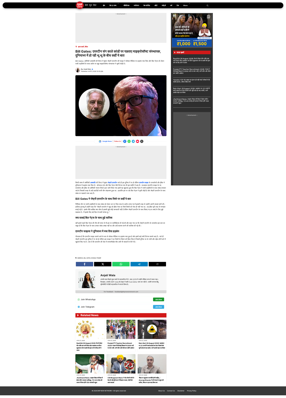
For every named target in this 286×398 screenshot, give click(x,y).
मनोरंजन (136, 5)
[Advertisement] (116, 20)
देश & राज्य (112, 5)
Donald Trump (96, 258)
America (80, 258)
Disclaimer (181, 391)
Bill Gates (87, 258)
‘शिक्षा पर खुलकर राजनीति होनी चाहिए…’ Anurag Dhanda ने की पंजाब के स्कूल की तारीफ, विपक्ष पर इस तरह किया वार (151, 380)
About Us (161, 391)
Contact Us (171, 391)
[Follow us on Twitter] (141, 141)
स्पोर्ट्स (164, 5)
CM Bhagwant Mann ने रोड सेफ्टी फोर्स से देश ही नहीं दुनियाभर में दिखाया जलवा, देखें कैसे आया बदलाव (121, 380)
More (185, 5)
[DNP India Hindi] (86, 5)
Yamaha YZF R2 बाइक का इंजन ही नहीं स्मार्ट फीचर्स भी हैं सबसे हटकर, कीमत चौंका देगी (191, 81)
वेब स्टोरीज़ (147, 5)
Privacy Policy (191, 391)
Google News (107, 141)
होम (104, 5)
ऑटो (156, 5)
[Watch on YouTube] (137, 141)
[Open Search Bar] (207, 5)
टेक (178, 5)
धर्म (171, 5)
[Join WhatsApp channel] (129, 141)
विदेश (86, 47)
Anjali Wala (87, 69)
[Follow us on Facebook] (124, 141)
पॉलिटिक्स (126, 5)
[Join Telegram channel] (133, 141)
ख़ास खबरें (81, 47)
